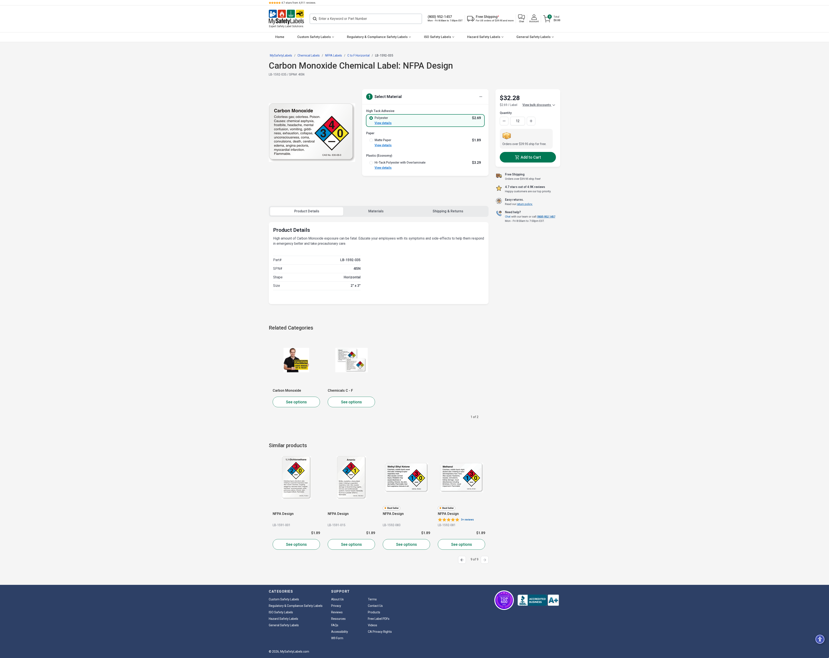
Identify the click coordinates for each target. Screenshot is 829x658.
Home (279, 37)
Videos (372, 625)
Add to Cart (530, 157)
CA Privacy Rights (380, 631)
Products (374, 612)
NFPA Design (283, 514)
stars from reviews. (298, 2)
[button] (521, 18)
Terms (372, 599)
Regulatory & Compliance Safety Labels (377, 37)
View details (383, 123)
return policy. (525, 204)
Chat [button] (508, 216)
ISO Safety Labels (437, 37)
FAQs (334, 625)
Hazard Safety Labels (483, 37)
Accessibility (339, 631)
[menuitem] (280, 37)
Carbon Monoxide (287, 390)
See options (296, 402)
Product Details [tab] (306, 211)
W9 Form (337, 638)
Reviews (337, 612)
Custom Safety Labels (314, 37)
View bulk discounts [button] (537, 105)
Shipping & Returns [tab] (448, 211)
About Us (337, 599)
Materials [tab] (376, 211)
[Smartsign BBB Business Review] (538, 600)
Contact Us (375, 606)
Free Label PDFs (378, 618)
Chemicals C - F (340, 390)
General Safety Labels (533, 37)
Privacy (336, 606)
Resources (338, 618)
